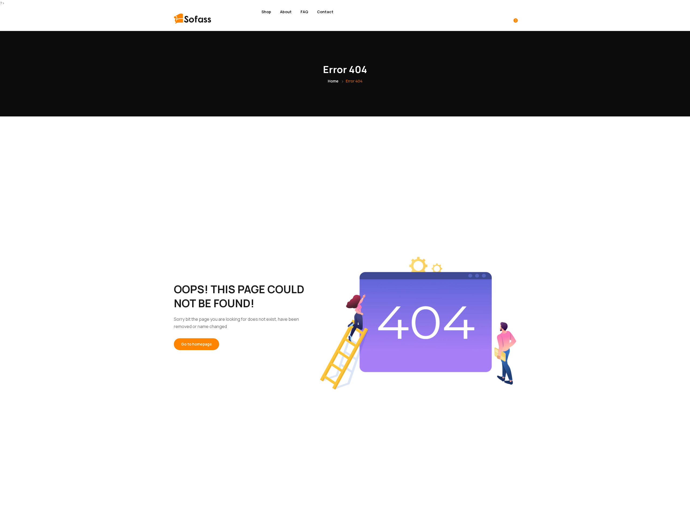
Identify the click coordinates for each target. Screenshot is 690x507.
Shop (266, 11)
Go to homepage (196, 344)
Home (333, 81)
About (286, 11)
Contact (325, 11)
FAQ (304, 11)
